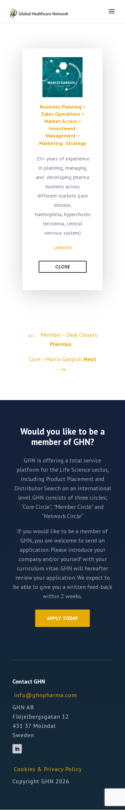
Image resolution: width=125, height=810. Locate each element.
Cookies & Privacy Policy (48, 769)
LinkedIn (62, 247)
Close (62, 266)
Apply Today (62, 618)
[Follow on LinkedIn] (17, 748)
